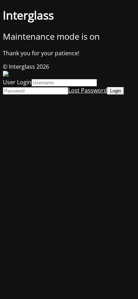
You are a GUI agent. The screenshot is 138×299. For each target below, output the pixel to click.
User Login (17, 82)
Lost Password (87, 90)
